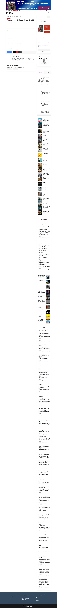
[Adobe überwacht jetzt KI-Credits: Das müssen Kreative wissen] (40, 208)
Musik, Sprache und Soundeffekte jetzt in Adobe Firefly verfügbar (46, 120)
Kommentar (40, 72)
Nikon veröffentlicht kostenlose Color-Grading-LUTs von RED (41, 296)
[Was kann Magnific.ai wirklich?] (40, 145)
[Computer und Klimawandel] (40, 184)
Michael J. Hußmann (43, 79)
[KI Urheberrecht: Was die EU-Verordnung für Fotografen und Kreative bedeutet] (40, 174)
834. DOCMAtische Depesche (25, 595)
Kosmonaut (42, 88)
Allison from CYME (43, 103)
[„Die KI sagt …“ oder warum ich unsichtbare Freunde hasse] (40, 160)
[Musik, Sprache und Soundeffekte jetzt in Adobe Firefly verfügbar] (40, 120)
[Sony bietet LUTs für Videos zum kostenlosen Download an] (48, 307)
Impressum (37, 600)
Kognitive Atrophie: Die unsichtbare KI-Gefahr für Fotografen (46, 139)
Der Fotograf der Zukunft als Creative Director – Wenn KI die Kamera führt (46, 188)
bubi (41, 75)
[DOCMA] (10, 13)
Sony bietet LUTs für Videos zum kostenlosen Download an (41, 306)
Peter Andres (43, 91)
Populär (48, 72)
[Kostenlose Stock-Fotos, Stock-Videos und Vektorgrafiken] (48, 321)
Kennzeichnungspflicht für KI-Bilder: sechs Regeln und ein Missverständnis (46, 198)
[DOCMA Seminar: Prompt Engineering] (40, 136)
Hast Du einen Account (44, 51)
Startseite (8, 16)
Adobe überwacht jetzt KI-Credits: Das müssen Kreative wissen (46, 207)
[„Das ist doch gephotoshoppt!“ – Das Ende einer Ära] (40, 179)
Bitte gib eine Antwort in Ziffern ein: (43, 45)
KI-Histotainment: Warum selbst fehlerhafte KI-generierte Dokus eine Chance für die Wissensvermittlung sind (46, 125)
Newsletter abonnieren (39, 595)
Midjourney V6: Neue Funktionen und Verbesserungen (45, 154)
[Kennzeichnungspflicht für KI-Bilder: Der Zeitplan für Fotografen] (40, 169)
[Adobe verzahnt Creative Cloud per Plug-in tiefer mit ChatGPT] (40, 213)
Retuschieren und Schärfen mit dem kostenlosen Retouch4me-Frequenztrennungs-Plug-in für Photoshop (41, 301)
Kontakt (37, 597)
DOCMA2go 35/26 (24, 599)
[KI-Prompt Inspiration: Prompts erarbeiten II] (40, 203)
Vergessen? (48, 42)
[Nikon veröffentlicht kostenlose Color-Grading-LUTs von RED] (48, 296)
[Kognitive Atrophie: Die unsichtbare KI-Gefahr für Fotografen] (40, 140)
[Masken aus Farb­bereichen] (48, 282)
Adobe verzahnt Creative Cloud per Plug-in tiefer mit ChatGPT (46, 212)
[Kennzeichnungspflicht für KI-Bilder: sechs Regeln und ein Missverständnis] (40, 199)
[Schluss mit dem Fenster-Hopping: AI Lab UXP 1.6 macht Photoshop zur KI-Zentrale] (40, 194)
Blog (41, 12)
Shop (38, 12)
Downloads (11, 16)
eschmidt (42, 110)
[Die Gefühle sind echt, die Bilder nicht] (40, 165)
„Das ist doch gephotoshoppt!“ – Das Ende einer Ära (46, 178)
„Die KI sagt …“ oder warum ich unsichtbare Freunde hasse (46, 159)
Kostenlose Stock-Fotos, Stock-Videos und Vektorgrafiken (41, 320)
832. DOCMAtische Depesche (25, 598)
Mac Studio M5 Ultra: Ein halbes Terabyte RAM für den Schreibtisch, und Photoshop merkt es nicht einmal (33, 10)
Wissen (45, 12)
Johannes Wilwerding (10, 22)
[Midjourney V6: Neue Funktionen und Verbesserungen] (40, 155)
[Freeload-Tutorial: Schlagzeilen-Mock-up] (48, 287)
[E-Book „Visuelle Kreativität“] (48, 316)
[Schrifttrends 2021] (48, 312)
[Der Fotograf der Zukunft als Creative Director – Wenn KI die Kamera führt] (40, 189)
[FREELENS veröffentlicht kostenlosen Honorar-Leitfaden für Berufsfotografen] (48, 277)
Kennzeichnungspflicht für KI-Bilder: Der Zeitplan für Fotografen (46, 169)
